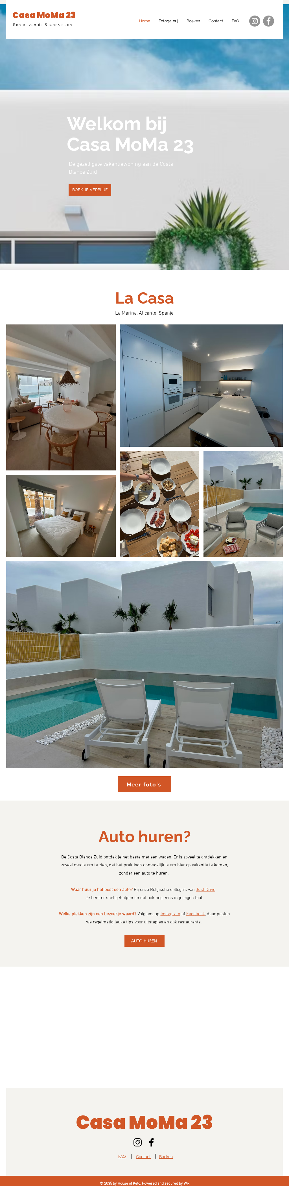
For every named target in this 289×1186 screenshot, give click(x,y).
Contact (143, 1156)
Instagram (170, 914)
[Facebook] (268, 21)
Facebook (195, 914)
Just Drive (205, 890)
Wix (186, 1183)
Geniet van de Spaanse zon (43, 25)
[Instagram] (254, 21)
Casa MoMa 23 (44, 15)
